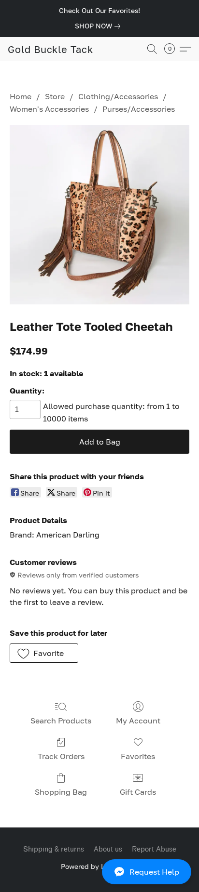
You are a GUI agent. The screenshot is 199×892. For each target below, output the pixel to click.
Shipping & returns (53, 849)
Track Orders (61, 756)
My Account (138, 720)
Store (55, 96)
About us (108, 849)
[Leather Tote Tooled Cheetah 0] (99, 214)
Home (20, 96)
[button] (99, 871)
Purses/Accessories (138, 109)
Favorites (138, 756)
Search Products (60, 720)
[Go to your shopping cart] (172, 49)
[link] (99, 26)
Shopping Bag (61, 792)
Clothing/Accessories (118, 96)
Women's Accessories (49, 109)
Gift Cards (138, 792)
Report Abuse (154, 849)
